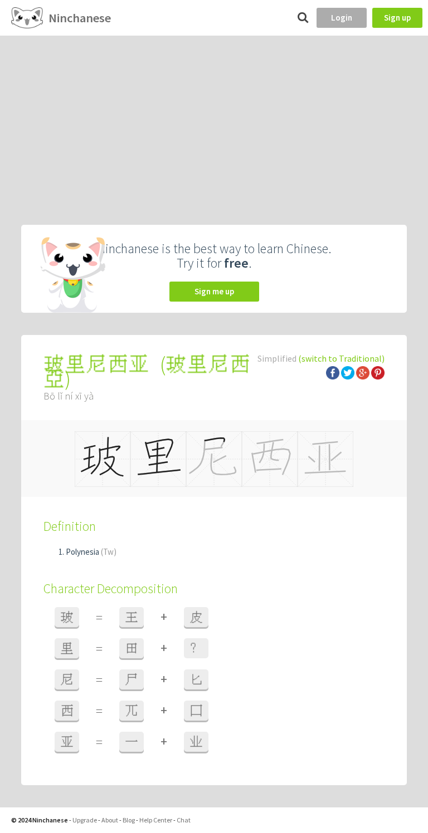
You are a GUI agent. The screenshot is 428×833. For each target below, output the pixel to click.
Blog (129, 820)
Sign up (397, 17)
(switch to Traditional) (341, 358)
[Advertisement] (214, 119)
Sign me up (214, 291)
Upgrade (84, 820)
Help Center (155, 820)
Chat (184, 820)
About (109, 820)
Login (341, 17)
